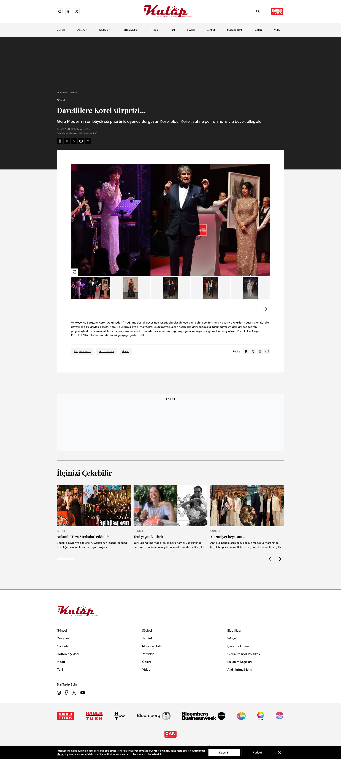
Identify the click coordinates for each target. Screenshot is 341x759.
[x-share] (67, 141)
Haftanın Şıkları (130, 29)
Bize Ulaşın (234, 630)
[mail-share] (81, 141)
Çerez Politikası (238, 646)
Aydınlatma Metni (239, 669)
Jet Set (211, 29)
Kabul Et (224, 752)
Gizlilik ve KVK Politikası (244, 654)
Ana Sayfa (62, 92)
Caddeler (104, 29)
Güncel (61, 29)
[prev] (270, 559)
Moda (154, 29)
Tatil (172, 29)
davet (125, 351)
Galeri (258, 29)
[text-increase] (88, 141)
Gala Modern (106, 351)
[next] (265, 309)
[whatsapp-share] (74, 141)
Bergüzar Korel (82, 351)
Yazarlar (148, 654)
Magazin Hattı (234, 29)
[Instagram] (59, 693)
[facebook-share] (60, 141)
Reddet (257, 752)
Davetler (82, 29)
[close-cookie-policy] (279, 752)
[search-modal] (258, 11)
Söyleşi (191, 29)
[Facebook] (66, 693)
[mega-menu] (265, 11)
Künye (231, 638)
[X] (74, 693)
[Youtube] (82, 693)
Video (277, 29)
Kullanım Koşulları (239, 662)
